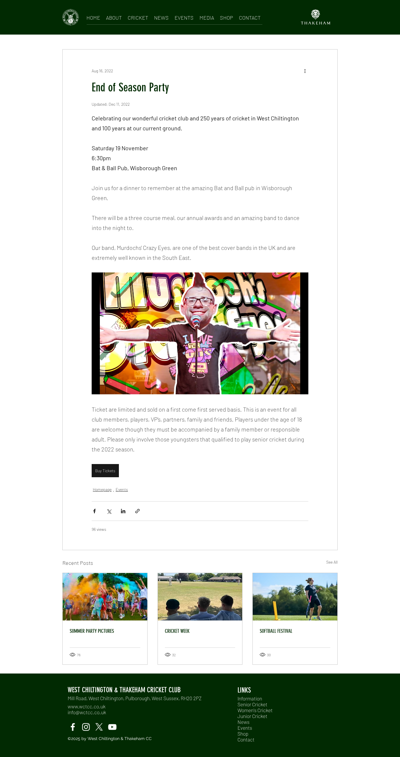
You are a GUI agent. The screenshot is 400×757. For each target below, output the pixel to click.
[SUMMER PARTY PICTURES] (105, 596)
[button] (114, 16)
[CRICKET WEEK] (200, 596)
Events (122, 489)
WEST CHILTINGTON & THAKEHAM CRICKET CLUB (124, 690)
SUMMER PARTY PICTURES (92, 631)
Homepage (102, 489)
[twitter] (99, 727)
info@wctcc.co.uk (87, 712)
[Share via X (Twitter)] (109, 511)
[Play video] (200, 333)
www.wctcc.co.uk (86, 706)
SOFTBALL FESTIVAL (276, 631)
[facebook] (73, 727)
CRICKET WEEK (177, 631)
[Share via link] (137, 511)
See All (332, 562)
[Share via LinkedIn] (123, 511)
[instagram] (86, 727)
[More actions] (304, 70)
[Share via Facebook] (94, 511)
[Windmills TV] (112, 727)
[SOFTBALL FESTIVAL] (295, 596)
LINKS (244, 690)
